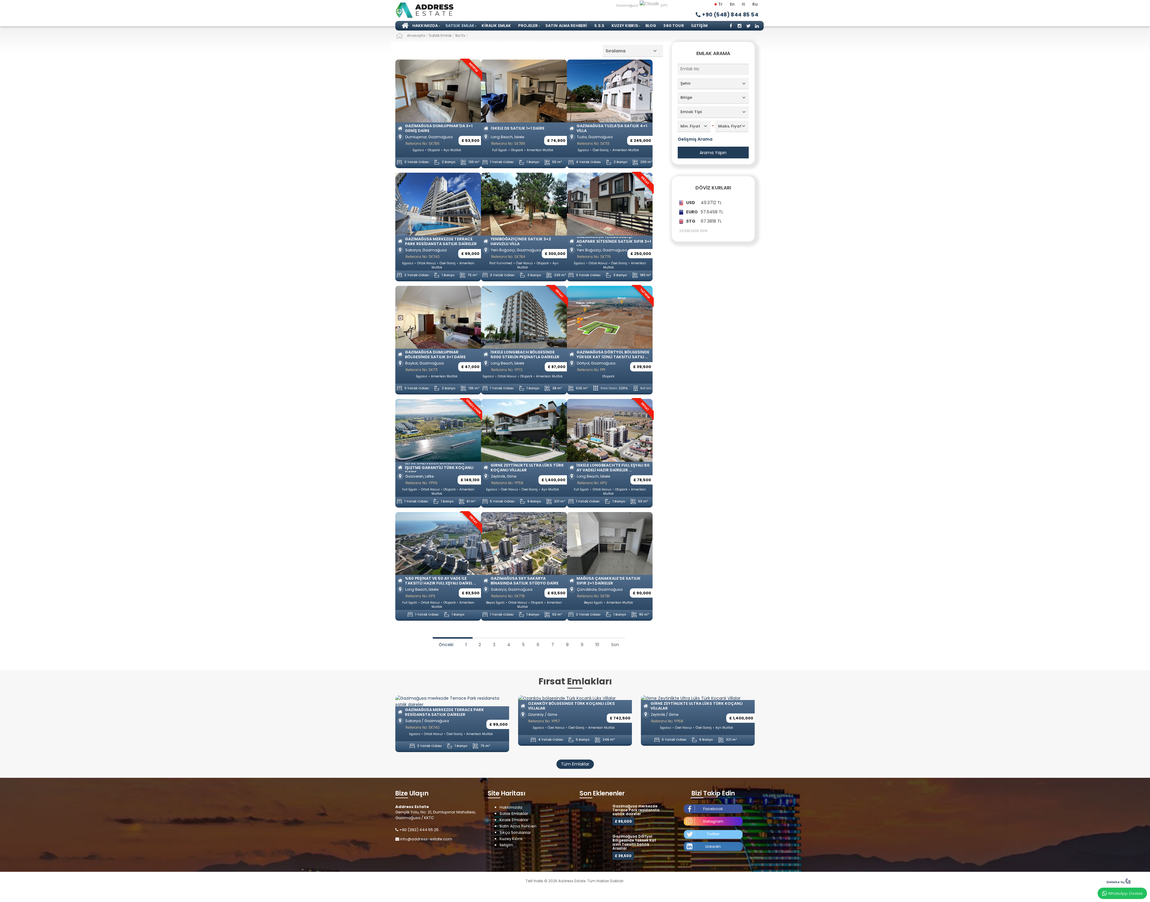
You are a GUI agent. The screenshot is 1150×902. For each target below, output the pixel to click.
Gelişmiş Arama (695, 139)
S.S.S (599, 25)
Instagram (713, 821)
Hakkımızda (425, 25)
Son (615, 645)
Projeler (528, 25)
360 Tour (673, 25)
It (743, 4)
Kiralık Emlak (496, 25)
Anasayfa (404, 26)
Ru (755, 4)
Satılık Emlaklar (514, 813)
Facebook (713, 809)
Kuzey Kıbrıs (625, 25)
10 (597, 645)
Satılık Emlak (460, 25)
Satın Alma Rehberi (566, 25)
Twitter (713, 834)
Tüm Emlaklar (575, 764)
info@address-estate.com (426, 839)
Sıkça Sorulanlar (515, 832)
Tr (720, 4)
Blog (650, 25)
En (732, 4)
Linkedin (713, 846)
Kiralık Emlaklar (514, 820)
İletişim (699, 25)
